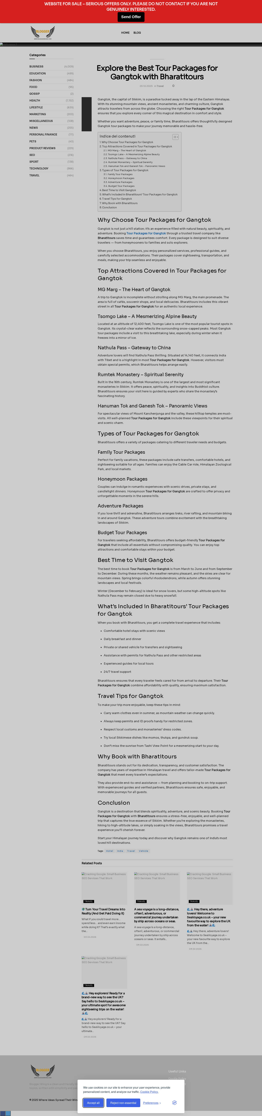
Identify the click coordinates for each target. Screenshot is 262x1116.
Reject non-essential (123, 1103)
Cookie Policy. (149, 1092)
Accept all (93, 1103)
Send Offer (131, 17)
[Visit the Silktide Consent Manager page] (174, 1103)
